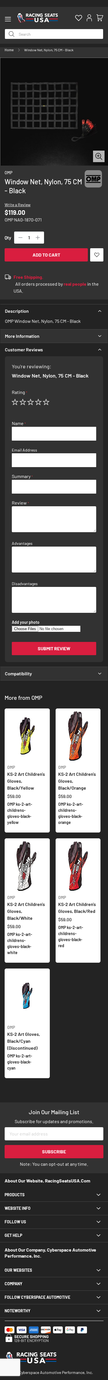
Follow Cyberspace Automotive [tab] (37, 1297)
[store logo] (37, 18)
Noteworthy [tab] (18, 1310)
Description (17, 311)
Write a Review (18, 204)
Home (9, 50)
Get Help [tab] (13, 1235)
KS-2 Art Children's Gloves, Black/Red (77, 904)
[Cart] (99, 18)
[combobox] (54, 34)
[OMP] (93, 184)
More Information (22, 336)
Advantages (22, 543)
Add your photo (25, 622)
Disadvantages (25, 584)
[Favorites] (78, 18)
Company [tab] (13, 1283)
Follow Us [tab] (15, 1221)
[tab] (54, 311)
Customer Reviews (24, 349)
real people (75, 284)
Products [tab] (14, 1194)
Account (89, 18)
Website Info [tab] (18, 1208)
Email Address (24, 450)
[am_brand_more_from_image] (27, 736)
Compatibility (18, 673)
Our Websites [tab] (18, 1270)
